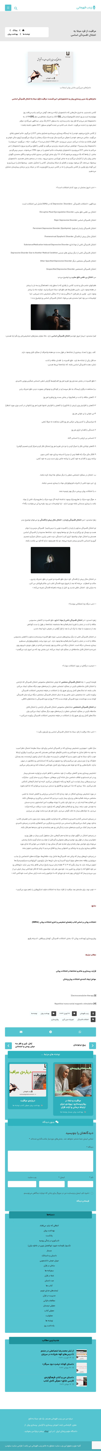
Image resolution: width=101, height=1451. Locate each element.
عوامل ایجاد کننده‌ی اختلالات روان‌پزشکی (79, 979)
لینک (46, 1431)
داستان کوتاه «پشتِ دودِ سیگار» (58, 1364)
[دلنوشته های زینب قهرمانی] (86, 7)
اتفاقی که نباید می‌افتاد (49, 1225)
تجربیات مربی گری (68, 1020)
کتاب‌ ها (49, 1285)
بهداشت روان (45, 1013)
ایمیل (61, 1177)
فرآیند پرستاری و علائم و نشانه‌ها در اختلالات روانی (76, 971)
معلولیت (49, 1315)
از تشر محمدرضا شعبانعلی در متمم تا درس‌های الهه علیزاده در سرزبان (57, 1352)
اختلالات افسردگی (83, 1020)
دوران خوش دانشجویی (49, 1260)
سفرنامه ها (49, 1270)
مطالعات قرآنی (49, 1300)
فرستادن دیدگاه (83, 1201)
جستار (70, 1112)
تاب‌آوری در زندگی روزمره (49, 1240)
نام (91, 1177)
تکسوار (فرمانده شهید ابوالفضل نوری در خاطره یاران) (49, 1245)
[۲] (32, 116)
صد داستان (49, 1280)
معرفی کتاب (24, 1105)
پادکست (49, 1235)
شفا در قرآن (49, 1275)
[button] (8, 8)
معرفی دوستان (49, 1305)
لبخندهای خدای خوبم (49, 1290)
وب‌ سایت (32, 1177)
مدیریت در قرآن (49, 1295)
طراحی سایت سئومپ (13, 1446)
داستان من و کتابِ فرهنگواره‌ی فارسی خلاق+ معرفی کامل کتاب (59, 1379)
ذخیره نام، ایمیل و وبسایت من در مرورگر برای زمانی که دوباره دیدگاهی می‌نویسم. (56, 1193)
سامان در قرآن (49, 1265)
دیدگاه (89, 1147)
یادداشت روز (49, 1325)
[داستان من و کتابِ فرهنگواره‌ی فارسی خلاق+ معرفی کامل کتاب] (81, 1381)
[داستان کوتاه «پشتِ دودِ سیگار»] (81, 1368)
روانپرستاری (55, 1020)
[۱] (59, 116)
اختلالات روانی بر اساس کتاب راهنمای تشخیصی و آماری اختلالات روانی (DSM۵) (64, 922)
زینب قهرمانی (84, 1013)
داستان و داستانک (49, 1255)
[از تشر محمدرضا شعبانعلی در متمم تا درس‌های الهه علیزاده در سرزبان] (81, 1354)
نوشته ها (34, 1013)
